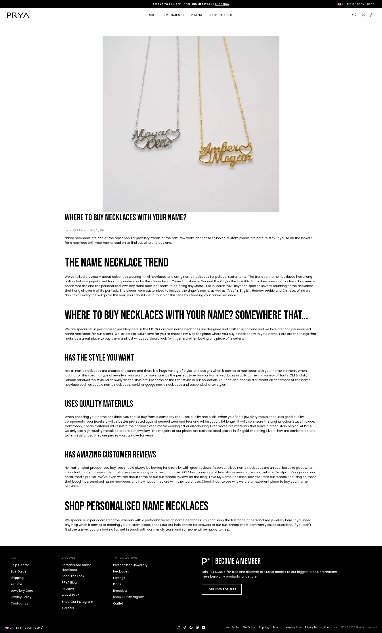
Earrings (119, 578)
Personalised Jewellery (130, 565)
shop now (222, 4)
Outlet (118, 603)
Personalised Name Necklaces (76, 567)
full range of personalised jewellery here (261, 520)
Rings (117, 584)
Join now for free (221, 589)
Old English (298, 375)
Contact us (19, 603)
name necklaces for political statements (214, 276)
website (268, 472)
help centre (183, 525)
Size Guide (19, 571)
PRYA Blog (69, 582)
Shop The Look (73, 576)
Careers (68, 608)
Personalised (173, 15)
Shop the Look (221, 15)
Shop (153, 15)
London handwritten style (84, 380)
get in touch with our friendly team (147, 529)
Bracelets (120, 590)
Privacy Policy (21, 597)
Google (297, 472)
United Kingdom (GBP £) (359, 4)
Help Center (20, 565)
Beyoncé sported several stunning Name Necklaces (273, 286)
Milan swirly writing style (123, 380)
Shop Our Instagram (77, 601)
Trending (196, 15)
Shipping (17, 578)
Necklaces (121, 571)
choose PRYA (181, 334)
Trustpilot (282, 472)
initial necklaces (154, 276)
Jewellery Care (22, 590)
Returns (16, 584)
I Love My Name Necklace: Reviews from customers (247, 477)
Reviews (68, 589)
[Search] (354, 15)
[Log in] (363, 15)
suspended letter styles (208, 384)
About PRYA (71, 595)
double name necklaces (111, 384)
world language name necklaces (157, 384)
